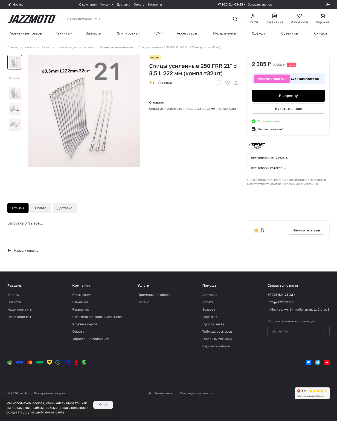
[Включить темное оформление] (328, 4)
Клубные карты (84, 324)
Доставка (64, 208)
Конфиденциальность (196, 393)
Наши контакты (19, 309)
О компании (81, 295)
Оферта (78, 331)
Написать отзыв (306, 230)
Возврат (208, 309)
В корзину (288, 95)
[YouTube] (327, 362)
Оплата (40, 208)
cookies (38, 403)
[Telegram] (317, 362)
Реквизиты (81, 309)
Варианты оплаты (216, 346)
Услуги (143, 285)
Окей (103, 405)
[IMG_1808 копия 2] (84, 111)
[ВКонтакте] (308, 362)
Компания (81, 285)
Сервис (143, 302)
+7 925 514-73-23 (230, 4)
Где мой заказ (213, 324)
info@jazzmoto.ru (280, 302)
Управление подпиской (90, 339)
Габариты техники (217, 339)
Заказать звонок (260, 4)
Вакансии (80, 302)
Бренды (13, 295)
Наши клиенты (19, 317)
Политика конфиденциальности (98, 317)
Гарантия (209, 317)
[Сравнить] (219, 83)
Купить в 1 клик (288, 109)
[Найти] (235, 19)
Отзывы (18, 208)
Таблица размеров (217, 331)
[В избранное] (227, 83)
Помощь (209, 285)
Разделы (14, 285)
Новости (14, 302)
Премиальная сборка (154, 295)
